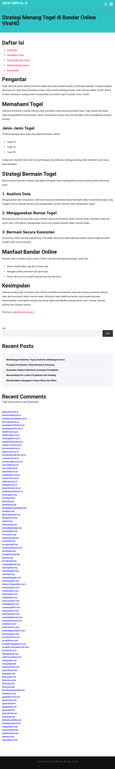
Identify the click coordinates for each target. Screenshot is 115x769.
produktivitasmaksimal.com (15, 647)
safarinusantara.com (12, 657)
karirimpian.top (9, 504)
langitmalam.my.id (10, 435)
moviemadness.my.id (12, 461)
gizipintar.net (8, 710)
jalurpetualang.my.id (11, 415)
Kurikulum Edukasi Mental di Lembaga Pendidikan (32, 370)
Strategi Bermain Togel (18, 60)
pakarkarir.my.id (9, 485)
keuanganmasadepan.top (14, 508)
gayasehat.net (9, 703)
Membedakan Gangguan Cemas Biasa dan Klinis (31, 380)
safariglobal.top (9, 567)
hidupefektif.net (10, 726)
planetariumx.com (10, 627)
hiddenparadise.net (11, 723)
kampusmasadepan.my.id (14, 418)
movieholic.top (9, 534)
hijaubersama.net (10, 733)
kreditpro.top (8, 511)
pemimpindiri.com (10, 614)
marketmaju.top (9, 524)
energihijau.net (9, 663)
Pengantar (12, 50)
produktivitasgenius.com (14, 644)
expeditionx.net (9, 670)
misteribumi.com (10, 591)
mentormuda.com (10, 581)
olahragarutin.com (10, 604)
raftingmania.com (10, 653)
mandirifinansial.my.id (12, 441)
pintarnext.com (9, 624)
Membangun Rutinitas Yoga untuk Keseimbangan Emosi (35, 359)
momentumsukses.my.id (14, 455)
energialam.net (9, 660)
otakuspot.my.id (9, 481)
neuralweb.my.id (10, 471)
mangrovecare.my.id (11, 445)
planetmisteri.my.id (11, 488)
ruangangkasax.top (11, 564)
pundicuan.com (9, 650)
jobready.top (8, 501)
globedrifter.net (9, 713)
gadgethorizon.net (11, 697)
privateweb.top (9, 561)
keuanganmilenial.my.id (13, 425)
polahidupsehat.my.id (12, 491)
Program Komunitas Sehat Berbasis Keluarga (30, 365)
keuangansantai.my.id (12, 428)
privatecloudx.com (11, 637)
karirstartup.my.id (10, 422)
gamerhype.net (9, 700)
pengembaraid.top (11, 554)
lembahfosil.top (9, 518)
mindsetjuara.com (10, 587)
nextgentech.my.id (11, 475)
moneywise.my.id (10, 458)
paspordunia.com (10, 610)
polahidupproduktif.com (13, 630)
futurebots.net (9, 693)
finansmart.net (9, 677)
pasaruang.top (9, 551)
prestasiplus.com (10, 634)
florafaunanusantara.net (13, 690)
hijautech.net (8, 736)
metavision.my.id (10, 451)
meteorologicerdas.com (13, 584)
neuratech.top (8, 541)
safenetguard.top (10, 571)
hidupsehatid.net (10, 730)
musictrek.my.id (9, 468)
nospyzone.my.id (10, 478)
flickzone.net (8, 687)
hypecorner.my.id (10, 412)
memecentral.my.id (11, 448)
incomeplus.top (9, 494)
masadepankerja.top (12, 528)
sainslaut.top (8, 574)
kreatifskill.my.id (10, 432)
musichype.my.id (10, 465)
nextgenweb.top (10, 544)
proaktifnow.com (10, 640)
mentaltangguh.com (11, 577)
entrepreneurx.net (10, 667)
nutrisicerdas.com (10, 600)
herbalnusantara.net (11, 720)
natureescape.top (10, 538)
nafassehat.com (10, 594)
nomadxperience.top (12, 547)
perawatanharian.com (12, 617)
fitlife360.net (8, 683)
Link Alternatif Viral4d (22, 312)
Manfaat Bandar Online (18, 65)
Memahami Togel (15, 55)
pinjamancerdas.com (12, 620)
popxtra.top (7, 557)
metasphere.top (10, 531)
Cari (4, 328)
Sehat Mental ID (14, 3)
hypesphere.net (9, 740)
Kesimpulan (13, 70)
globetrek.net (8, 716)
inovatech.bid (8, 498)
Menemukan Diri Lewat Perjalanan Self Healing (31, 375)
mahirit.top (7, 521)
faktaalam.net (8, 673)
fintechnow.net (9, 680)
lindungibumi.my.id (11, 438)
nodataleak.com (9, 597)
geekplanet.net (9, 706)
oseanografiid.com (11, 607)
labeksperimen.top (11, 514)
